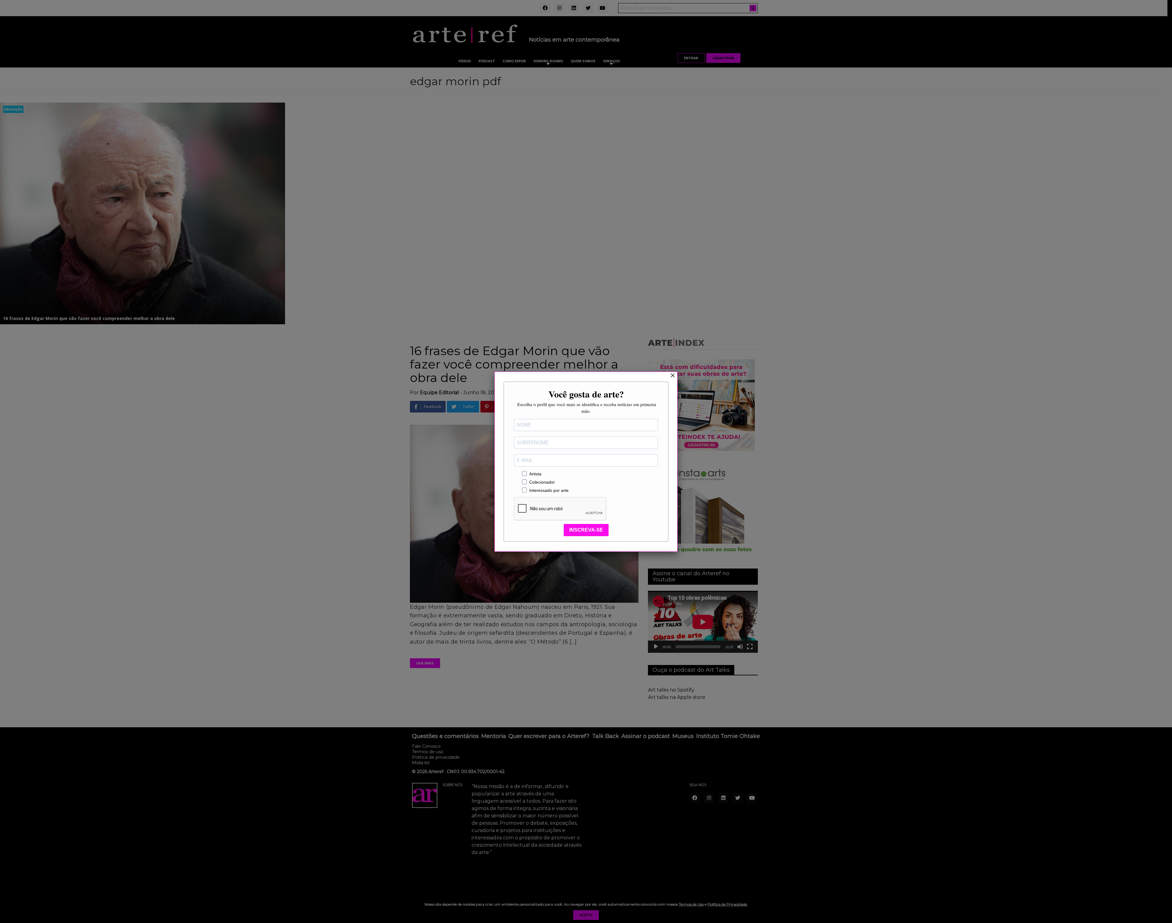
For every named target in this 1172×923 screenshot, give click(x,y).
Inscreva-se (586, 529)
